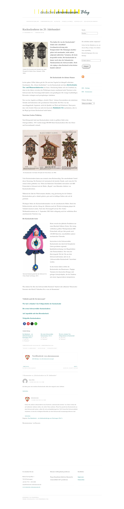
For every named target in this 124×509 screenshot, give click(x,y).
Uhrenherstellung (47, 21)
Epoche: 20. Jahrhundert (29, 348)
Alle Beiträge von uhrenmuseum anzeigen (43, 359)
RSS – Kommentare (87, 92)
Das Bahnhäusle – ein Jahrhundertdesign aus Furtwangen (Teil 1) (28, 335)
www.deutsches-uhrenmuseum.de (31, 487)
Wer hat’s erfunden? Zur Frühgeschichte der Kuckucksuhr (42, 304)
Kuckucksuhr (41, 348)
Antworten (25, 391)
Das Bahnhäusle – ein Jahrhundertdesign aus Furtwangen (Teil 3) (45, 418)
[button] (62, 12)
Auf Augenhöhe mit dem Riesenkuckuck (36, 313)
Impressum (81, 477)
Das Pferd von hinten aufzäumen (29, 367)
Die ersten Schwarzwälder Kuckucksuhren (36, 308)
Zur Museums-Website (91, 21)
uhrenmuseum (39, 32)
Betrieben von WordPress (31, 497)
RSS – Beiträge (86, 88)
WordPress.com (43, 499)
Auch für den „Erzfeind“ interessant (70, 367)
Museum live (78, 21)
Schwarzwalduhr (52, 348)
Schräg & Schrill (67, 21)
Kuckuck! (57, 21)
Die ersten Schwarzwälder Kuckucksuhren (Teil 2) (47, 335)
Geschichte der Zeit (32, 21)
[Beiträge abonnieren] (83, 77)
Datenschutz (81, 479)
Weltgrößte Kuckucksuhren (32, 318)
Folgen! (86, 66)
